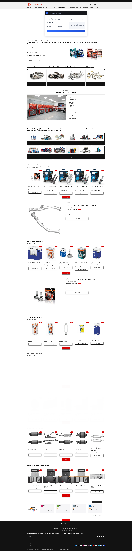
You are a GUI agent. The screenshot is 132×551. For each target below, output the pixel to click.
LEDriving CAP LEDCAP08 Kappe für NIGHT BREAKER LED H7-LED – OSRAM (50, 377)
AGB (54, 549)
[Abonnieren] (45, 536)
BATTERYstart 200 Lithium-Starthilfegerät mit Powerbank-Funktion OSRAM (50, 414)
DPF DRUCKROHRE (95, 83)
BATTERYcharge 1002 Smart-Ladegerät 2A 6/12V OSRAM (97, 414)
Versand (37, 167)
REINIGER (46, 143)
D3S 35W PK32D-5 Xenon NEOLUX (96, 262)
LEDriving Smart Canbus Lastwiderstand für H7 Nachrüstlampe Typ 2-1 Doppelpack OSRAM (65, 377)
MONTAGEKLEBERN (72, 143)
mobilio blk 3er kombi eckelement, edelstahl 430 (49, 486)
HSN (49, 26)
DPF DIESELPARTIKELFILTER (36, 83)
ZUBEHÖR (85, 156)
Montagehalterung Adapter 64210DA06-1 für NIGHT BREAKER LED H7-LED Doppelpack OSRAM (34, 377)
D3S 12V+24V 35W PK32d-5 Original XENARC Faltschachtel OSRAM (49, 263)
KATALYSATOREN (56, 83)
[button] (39, 8)
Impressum (60, 549)
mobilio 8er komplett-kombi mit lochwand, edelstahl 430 (97, 486)
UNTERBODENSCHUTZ (33, 156)
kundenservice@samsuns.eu (72, 528)
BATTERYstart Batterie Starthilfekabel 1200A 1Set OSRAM (34, 414)
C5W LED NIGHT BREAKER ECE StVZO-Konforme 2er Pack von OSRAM (34, 187)
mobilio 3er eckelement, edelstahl (33, 485)
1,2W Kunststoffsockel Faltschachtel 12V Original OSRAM (50, 338)
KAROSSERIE (98, 143)
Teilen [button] (68, 222)
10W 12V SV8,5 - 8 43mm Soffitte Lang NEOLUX (65, 338)
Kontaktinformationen (66, 549)
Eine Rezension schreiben (97, 502)
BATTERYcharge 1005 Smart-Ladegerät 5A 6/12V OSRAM (81, 414)
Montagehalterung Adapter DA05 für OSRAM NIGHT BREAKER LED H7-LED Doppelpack (96, 377)
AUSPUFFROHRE (75, 83)
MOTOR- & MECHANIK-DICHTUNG (59, 156)
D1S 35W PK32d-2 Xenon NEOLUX (64, 262)
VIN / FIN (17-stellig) (50, 22)
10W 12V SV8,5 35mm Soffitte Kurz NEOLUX (97, 338)
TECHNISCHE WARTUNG (72, 156)
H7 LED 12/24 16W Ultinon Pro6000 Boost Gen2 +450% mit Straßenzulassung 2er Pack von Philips (81, 187)
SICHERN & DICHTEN (46, 156)
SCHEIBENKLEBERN (85, 143)
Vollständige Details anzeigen (90, 222)
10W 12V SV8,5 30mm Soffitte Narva (80, 338)
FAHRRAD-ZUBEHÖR (98, 156)
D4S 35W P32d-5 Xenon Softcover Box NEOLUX (34, 263)
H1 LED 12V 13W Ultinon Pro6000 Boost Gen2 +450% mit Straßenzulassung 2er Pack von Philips (50, 187)
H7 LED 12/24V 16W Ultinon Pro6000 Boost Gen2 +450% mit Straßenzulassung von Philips (97, 187)
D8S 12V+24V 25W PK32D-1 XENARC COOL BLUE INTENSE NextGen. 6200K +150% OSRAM (81, 263)
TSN (60, 26)
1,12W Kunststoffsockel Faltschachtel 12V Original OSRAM (34, 338)
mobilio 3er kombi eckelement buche (80, 485)
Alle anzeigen (66, 197)
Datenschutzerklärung (50, 549)
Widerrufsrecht (44, 549)
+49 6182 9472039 (61, 528)
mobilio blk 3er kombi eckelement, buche (65, 485)
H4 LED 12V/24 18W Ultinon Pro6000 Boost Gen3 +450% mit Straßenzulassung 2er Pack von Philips (65, 187)
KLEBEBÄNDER (59, 143)
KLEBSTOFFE (33, 143)
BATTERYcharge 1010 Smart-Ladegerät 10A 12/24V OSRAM (65, 414)
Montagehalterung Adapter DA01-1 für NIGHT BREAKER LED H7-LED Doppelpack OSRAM (81, 377)
